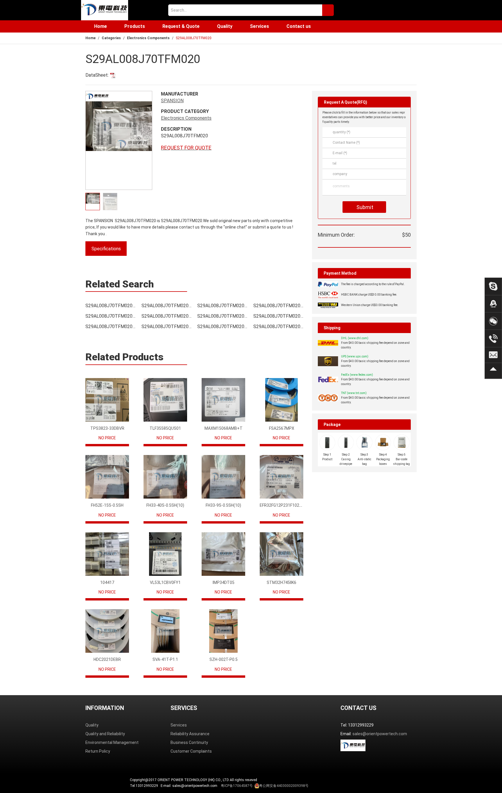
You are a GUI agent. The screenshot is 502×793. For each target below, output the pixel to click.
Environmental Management (112, 742)
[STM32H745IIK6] (281, 554)
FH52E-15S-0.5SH (107, 505)
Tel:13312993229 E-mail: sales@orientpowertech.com (219, 786)
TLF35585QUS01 (165, 428)
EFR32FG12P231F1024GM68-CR (289, 505)
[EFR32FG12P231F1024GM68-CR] (281, 477)
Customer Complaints (191, 751)
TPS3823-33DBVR (107, 428)
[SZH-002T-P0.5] (223, 631)
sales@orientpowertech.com (379, 733)
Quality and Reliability (105, 733)
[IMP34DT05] (223, 554)
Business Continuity (189, 742)
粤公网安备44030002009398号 (284, 786)
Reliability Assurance (190, 733)
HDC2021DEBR (107, 659)
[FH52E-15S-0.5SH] (107, 477)
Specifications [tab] (106, 248)
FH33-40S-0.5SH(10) (165, 505)
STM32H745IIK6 (281, 582)
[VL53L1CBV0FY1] (165, 554)
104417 (107, 582)
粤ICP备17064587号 (237, 786)
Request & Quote (181, 26)
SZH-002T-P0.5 (223, 659)
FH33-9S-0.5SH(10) (223, 505)
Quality (224, 26)
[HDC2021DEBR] (107, 631)
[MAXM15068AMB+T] (223, 400)
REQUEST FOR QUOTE (186, 148)
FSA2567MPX (281, 428)
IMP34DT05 (223, 582)
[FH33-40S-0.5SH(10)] (165, 477)
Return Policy (97, 751)
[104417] (107, 554)
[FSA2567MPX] (281, 400)
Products (134, 26)
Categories (111, 38)
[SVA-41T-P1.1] (165, 631)
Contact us (298, 26)
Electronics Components (148, 38)
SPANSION (172, 100)
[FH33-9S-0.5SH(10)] (223, 477)
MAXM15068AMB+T (224, 428)
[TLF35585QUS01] (165, 400)
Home (100, 26)
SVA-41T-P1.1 (165, 659)
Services (259, 26)
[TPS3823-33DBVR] (107, 400)
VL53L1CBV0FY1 (165, 582)
